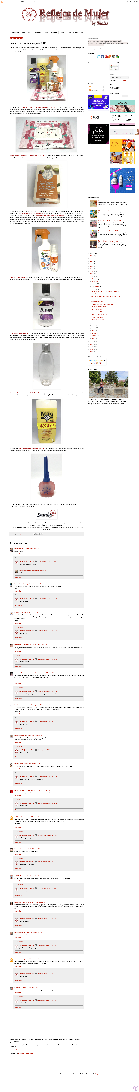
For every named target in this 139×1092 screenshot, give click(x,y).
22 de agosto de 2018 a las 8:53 (46, 1000)
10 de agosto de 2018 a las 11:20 (45, 673)
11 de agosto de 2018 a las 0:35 (29, 817)
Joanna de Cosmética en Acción (24, 673)
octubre (94, 284)
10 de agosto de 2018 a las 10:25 (39, 644)
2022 (92, 266)
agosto (94, 289)
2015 (92, 346)
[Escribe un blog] (36, 534)
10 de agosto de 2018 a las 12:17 (47, 721)
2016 (92, 344)
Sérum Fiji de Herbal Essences (107, 211)
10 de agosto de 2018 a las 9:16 (32, 584)
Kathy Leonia (18, 548)
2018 (92, 276)
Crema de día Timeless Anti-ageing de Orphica (105, 291)
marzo (94, 333)
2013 (92, 352)
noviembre (95, 281)
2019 (92, 274)
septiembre (95, 286)
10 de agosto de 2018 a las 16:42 (34, 735)
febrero (94, 335)
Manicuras (38, 32)
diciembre (95, 279)
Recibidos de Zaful (96, 309)
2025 (92, 258)
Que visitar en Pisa (97, 301)
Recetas (62, 32)
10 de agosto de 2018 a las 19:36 (30, 763)
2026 (92, 256)
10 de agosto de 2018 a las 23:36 (40, 790)
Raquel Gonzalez (19, 902)
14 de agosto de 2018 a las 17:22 (29, 959)
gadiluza (17, 817)
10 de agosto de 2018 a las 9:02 (46, 561)
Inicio (48, 1050)
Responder (17, 554)
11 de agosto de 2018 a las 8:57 (37, 570)
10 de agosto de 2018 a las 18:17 (47, 750)
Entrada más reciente (16, 1050)
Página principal (14, 32)
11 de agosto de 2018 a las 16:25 (31, 875)
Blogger (97, 1074)
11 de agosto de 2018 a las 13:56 (47, 861)
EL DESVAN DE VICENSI (22, 790)
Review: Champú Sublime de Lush (108, 241)
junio (93, 325)
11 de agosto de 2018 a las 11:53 (47, 803)
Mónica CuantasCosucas (22, 705)
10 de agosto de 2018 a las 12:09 (40, 705)
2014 (92, 349)
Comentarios (95, 90)
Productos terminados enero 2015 (108, 231)
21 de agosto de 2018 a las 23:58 (29, 987)
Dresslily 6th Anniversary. (98, 306)
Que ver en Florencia (97, 299)
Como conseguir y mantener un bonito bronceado (105, 296)
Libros (46, 32)
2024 (92, 261)
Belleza (30, 32)
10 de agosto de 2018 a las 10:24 (47, 630)
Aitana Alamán (19, 735)
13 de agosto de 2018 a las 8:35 (46, 888)
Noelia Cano (18, 584)
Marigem (17, 612)
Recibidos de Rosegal (97, 319)
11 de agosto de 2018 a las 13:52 (31, 849)
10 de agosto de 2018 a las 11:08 (47, 659)
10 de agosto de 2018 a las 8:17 (32, 548)
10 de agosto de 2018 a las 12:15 (47, 691)
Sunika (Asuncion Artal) (26, 561)
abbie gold (17, 875)
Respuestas (20, 558)
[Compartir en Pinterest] (42, 534)
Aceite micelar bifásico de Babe (100, 312)
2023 (92, 263)
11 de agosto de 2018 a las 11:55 (47, 835)
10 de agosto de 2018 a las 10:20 (47, 598)
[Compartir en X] (38, 534)
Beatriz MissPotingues (21, 644)
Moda (23, 32)
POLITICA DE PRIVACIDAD (76, 32)
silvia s (16, 959)
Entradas (93, 87)
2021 (92, 269)
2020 (92, 271)
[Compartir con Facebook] (40, 534)
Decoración (53, 32)
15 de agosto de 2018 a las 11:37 (47, 973)
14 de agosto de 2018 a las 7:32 (32, 932)
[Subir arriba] (135, 1088)
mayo (94, 328)
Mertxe (16, 987)
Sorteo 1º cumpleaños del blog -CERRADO (111, 221)
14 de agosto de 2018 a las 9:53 (46, 945)
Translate (123, 80)
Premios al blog (102, 201)
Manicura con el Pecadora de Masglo (102, 304)
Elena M (17, 763)
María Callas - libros (97, 294)
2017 (92, 341)
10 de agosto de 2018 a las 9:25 (30, 612)
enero (94, 338)
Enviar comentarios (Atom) (26, 1053)
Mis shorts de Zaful (97, 317)
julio (93, 323)
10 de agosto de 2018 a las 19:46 (47, 776)
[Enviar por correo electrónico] (34, 534)
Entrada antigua (78, 1050)
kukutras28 (17, 849)
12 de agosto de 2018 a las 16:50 (35, 902)
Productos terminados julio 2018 (100, 314)
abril (93, 330)
